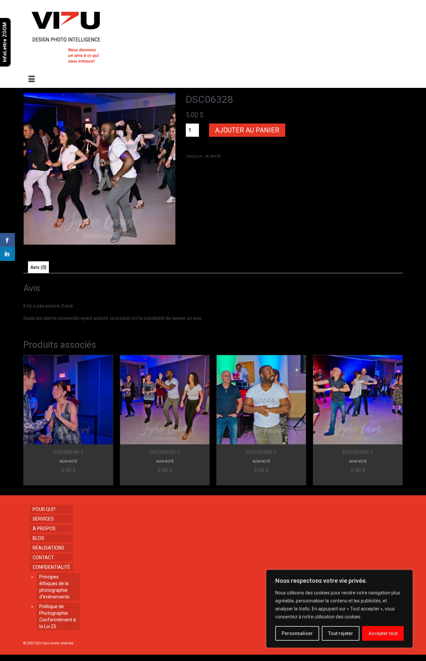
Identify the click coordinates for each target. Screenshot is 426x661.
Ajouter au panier (247, 130)
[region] (339, 609)
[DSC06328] (99, 168)
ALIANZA (213, 156)
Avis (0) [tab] (38, 267)
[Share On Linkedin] (7, 254)
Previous (29, 419)
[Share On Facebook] (7, 240)
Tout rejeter (340, 633)
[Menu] (31, 79)
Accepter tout (382, 633)
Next (397, 419)
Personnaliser (297, 633)
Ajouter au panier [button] (68, 480)
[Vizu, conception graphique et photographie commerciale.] (84, 35)
